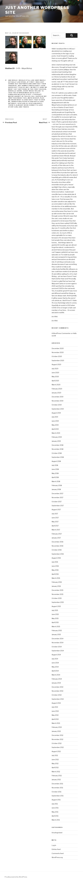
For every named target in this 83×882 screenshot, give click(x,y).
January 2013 (56, 731)
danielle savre (15, 91)
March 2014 (56, 675)
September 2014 (58, 651)
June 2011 (55, 808)
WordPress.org (57, 857)
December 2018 (57, 445)
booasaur (24, 33)
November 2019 (57, 401)
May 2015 (55, 618)
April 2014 (55, 671)
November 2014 (57, 642)
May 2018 (55, 473)
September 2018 (58, 457)
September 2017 (58, 505)
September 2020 (58, 360)
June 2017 (55, 518)
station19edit (35, 103)
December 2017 (57, 493)
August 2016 (56, 558)
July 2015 (55, 610)
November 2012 (57, 739)
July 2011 (55, 804)
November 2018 (57, 449)
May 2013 (55, 715)
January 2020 (56, 393)
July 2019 (55, 417)
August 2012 (56, 751)
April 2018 (55, 477)
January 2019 (56, 441)
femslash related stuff (19, 94)
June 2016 (55, 566)
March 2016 (56, 578)
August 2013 (56, 703)
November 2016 (57, 546)
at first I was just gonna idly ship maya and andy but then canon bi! (27, 83)
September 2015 (58, 602)
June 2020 (55, 372)
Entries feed (56, 849)
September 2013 (58, 699)
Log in (54, 845)
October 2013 (56, 695)
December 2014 (57, 638)
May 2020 (55, 376)
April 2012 (55, 767)
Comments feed (58, 853)
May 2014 (55, 667)
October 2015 (57, 598)
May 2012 (55, 763)
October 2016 (57, 550)
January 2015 (56, 634)
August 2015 (56, 606)
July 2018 (55, 465)
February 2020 (57, 389)
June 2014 (55, 663)
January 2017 (56, 538)
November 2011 (57, 788)
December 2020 (58, 348)
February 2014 (57, 679)
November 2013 (57, 691)
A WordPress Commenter (61, 333)
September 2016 (58, 554)
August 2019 (56, 413)
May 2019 (55, 425)
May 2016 (55, 570)
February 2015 (57, 630)
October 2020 (57, 356)
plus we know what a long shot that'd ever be (26, 99)
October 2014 (57, 647)
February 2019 (57, 437)
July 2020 (55, 368)
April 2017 (55, 526)
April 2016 (55, 574)
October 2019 (57, 405)
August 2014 (56, 655)
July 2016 (55, 562)
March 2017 (56, 530)
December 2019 (57, 397)
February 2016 (57, 582)
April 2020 (55, 381)
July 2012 (55, 755)
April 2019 (55, 429)
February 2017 (57, 534)
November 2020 (58, 352)
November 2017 (57, 497)
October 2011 (56, 792)
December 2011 (57, 784)
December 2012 (57, 735)
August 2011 (56, 800)
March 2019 (56, 433)
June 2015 (55, 614)
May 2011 (55, 812)
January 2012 (56, 779)
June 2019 (55, 421)
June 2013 (55, 711)
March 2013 (56, 723)
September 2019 (58, 409)
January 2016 (56, 586)
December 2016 (57, 542)
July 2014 (55, 659)
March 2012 (56, 771)
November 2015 (57, 594)
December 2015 (57, 590)
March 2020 (56, 385)
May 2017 (55, 522)
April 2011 (55, 816)
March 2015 (56, 626)
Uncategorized (57, 832)
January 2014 (56, 683)
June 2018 (55, 469)
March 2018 (56, 481)
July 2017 (55, 514)
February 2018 (57, 485)
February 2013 (57, 727)
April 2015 (55, 622)
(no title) (55, 316)
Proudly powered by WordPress (16, 877)
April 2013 (55, 719)
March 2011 (56, 820)
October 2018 (57, 453)
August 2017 (56, 509)
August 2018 (56, 461)
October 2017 (56, 501)
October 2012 (56, 743)
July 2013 (55, 707)
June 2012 (55, 759)
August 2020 (56, 364)
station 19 (23, 103)
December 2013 (57, 687)
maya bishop (33, 98)
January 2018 (56, 489)
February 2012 (57, 775)
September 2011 (57, 796)
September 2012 (58, 747)
